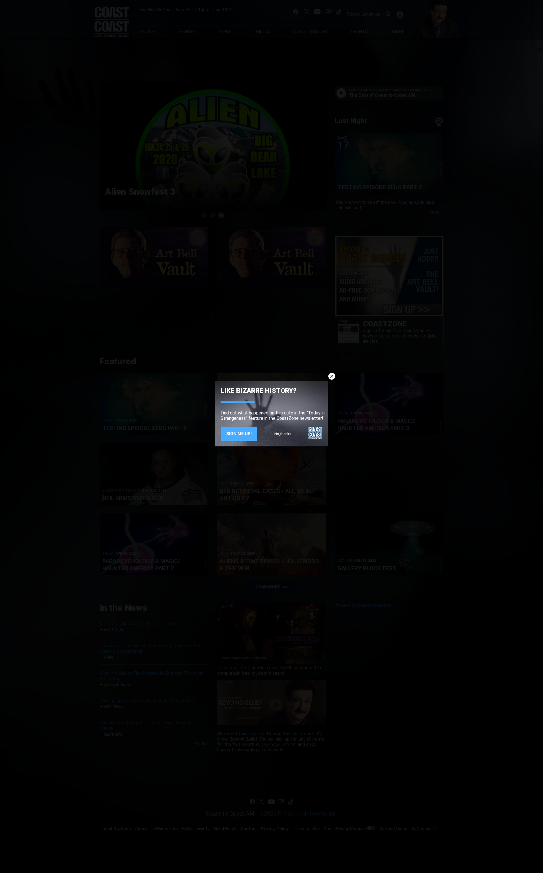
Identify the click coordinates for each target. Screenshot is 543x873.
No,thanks (282, 434)
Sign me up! (239, 433)
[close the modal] (331, 376)
